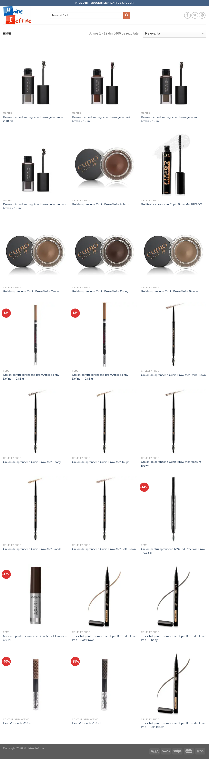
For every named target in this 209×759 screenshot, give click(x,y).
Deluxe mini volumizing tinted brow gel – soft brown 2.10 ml (169, 119)
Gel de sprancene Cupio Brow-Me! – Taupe (31, 291)
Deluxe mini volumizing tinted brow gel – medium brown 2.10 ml (34, 206)
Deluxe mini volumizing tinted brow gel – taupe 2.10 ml (33, 119)
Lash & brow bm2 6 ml (17, 723)
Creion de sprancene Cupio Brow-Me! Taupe (101, 462)
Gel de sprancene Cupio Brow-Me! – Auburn (100, 204)
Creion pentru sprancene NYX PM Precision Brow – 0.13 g (173, 550)
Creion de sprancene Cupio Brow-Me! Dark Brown (173, 375)
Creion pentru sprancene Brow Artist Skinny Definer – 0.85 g (31, 376)
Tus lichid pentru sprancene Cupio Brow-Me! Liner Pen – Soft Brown (104, 638)
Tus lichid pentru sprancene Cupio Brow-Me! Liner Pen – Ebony (173, 638)
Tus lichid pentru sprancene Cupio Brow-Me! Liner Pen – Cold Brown (173, 725)
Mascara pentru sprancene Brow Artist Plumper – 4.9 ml (35, 638)
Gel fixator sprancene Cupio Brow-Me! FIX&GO (171, 204)
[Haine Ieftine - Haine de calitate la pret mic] (23, 15)
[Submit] (126, 15)
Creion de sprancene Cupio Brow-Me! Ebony (32, 462)
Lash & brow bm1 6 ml (86, 723)
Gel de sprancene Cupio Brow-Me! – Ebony (100, 291)
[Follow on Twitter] (194, 15)
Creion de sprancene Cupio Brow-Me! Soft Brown (104, 549)
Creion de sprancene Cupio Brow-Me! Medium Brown (171, 463)
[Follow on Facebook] (187, 15)
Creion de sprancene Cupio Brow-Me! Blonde (32, 549)
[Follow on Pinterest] (202, 15)
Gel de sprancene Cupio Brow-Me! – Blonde (169, 291)
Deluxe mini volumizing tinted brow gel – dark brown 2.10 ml (101, 119)
